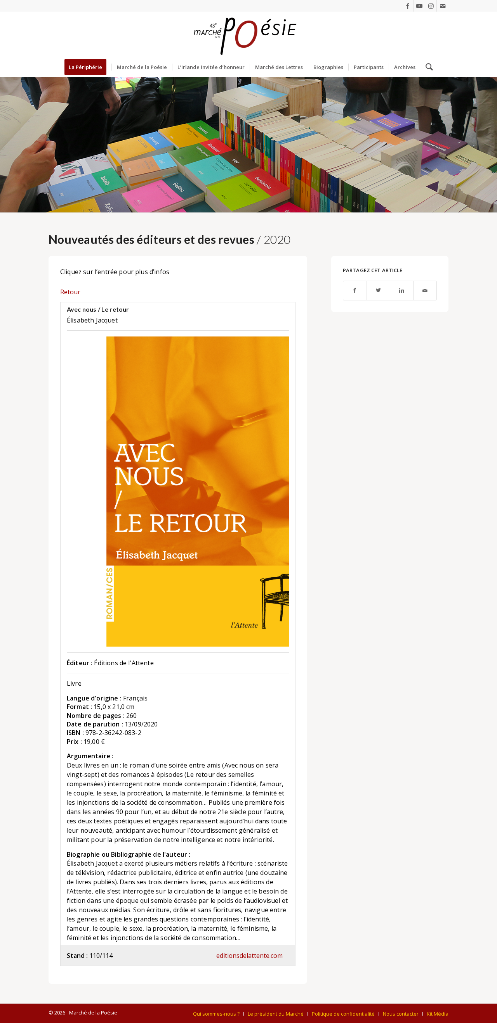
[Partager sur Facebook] (355, 290)
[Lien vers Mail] (442, 6)
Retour (70, 292)
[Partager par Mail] (425, 290)
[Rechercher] (427, 67)
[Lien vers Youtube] (419, 6)
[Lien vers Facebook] (407, 6)
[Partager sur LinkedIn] (401, 290)
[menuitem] (87, 67)
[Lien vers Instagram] (430, 6)
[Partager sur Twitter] (378, 290)
